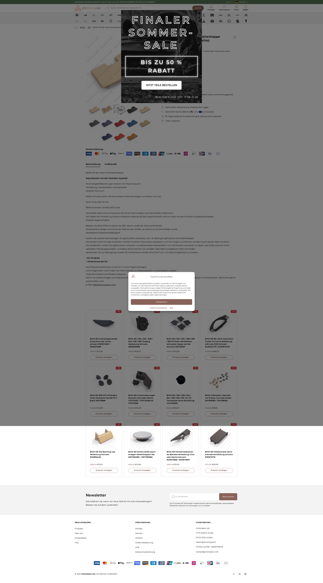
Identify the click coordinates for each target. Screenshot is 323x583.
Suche (198, 8)
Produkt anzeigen (104, 357)
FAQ (77, 543)
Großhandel (110, 164)
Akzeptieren (161, 302)
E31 (89, 27)
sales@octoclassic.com (104, 285)
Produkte (79, 529)
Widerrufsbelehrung (144, 543)
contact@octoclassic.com (207, 552)
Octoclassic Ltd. (88, 574)
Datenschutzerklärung (158, 308)
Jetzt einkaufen (83, 522)
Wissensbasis (80, 538)
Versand (138, 538)
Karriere (138, 533)
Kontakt (138, 529)
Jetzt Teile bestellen (161, 85)
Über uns (79, 533)
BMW (82, 27)
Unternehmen (203, 522)
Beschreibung (93, 164)
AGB (171, 308)
